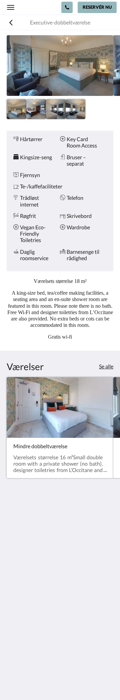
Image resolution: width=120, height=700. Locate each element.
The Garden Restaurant (33, 616)
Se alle (106, 366)
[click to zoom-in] (60, 65)
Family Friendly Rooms (33, 627)
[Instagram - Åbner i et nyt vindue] (31, 579)
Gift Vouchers (22, 639)
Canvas (73, 682)
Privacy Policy (23, 610)
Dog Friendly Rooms (30, 622)
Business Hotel (24, 633)
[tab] (60, 599)
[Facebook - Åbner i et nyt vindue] (13, 579)
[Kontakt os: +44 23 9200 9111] (67, 7)
